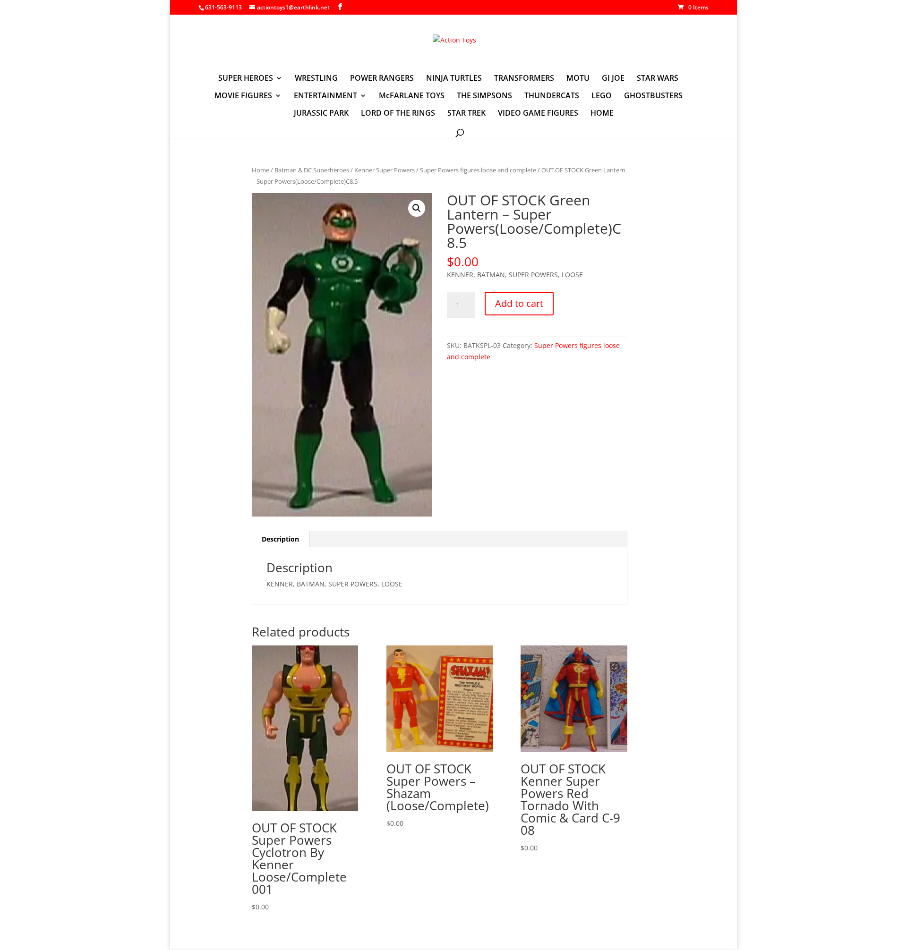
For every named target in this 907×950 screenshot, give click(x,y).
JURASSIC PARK (321, 114)
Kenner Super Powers (384, 170)
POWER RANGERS (382, 79)
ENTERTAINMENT (325, 96)
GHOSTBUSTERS (653, 96)
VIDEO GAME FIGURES (538, 114)
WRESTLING (316, 79)
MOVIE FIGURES (243, 96)
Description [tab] (280, 538)
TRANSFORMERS (524, 79)
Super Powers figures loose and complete (478, 170)
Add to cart (519, 303)
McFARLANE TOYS (412, 96)
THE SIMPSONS (484, 96)
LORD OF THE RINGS (398, 114)
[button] (416, 208)
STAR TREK (466, 114)
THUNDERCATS (551, 96)
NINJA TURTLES (454, 79)
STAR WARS (657, 79)
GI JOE (613, 79)
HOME (602, 114)
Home (260, 170)
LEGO (601, 96)
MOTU (578, 79)
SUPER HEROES (245, 79)
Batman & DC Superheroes (311, 170)
